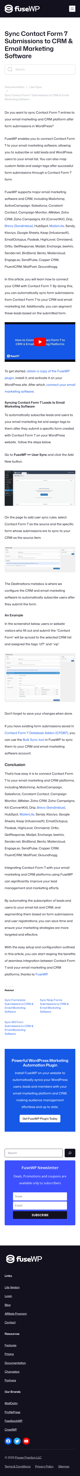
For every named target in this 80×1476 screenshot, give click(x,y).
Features (10, 1345)
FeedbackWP (14, 1421)
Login (8, 1296)
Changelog (12, 1372)
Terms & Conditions (17, 1466)
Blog (8, 1305)
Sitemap (63, 1466)
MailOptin (11, 1403)
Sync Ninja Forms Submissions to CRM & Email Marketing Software (54, 1005)
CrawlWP (11, 1430)
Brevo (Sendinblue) (19, 226)
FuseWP (42, 974)
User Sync (35, 87)
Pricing (9, 1354)
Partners (10, 1380)
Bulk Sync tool (33, 739)
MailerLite (56, 226)
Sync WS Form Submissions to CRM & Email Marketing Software (19, 1028)
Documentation (14, 87)
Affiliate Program (16, 1314)
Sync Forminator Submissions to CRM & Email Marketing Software (19, 1005)
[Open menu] (72, 9)
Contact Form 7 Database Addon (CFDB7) (36, 733)
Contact (10, 1323)
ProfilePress (12, 1412)
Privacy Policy (44, 1466)
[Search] (70, 1153)
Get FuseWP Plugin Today (40, 1119)
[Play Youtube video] (40, 342)
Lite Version (12, 1287)
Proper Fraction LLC (28, 1458)
